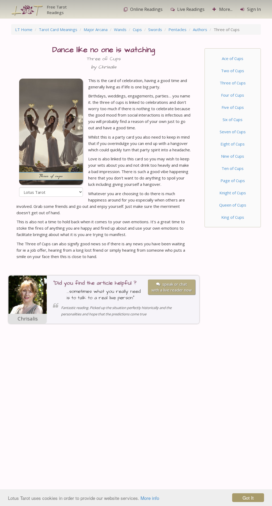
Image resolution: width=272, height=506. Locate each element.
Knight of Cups (232, 192)
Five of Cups (233, 107)
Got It (248, 497)
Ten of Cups (233, 168)
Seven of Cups (233, 131)
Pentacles (177, 29)
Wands (120, 29)
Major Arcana (96, 29)
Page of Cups (232, 180)
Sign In (254, 9)
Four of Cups (232, 95)
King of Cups (232, 217)
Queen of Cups (232, 205)
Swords (155, 29)
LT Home (23, 29)
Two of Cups (232, 70)
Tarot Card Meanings (58, 29)
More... (225, 9)
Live (191, 9)
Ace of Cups (232, 58)
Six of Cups (233, 119)
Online (146, 9)
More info (150, 498)
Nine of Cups (232, 156)
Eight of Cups (232, 144)
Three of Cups (233, 82)
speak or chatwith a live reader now (171, 286)
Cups (137, 29)
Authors (200, 29)
